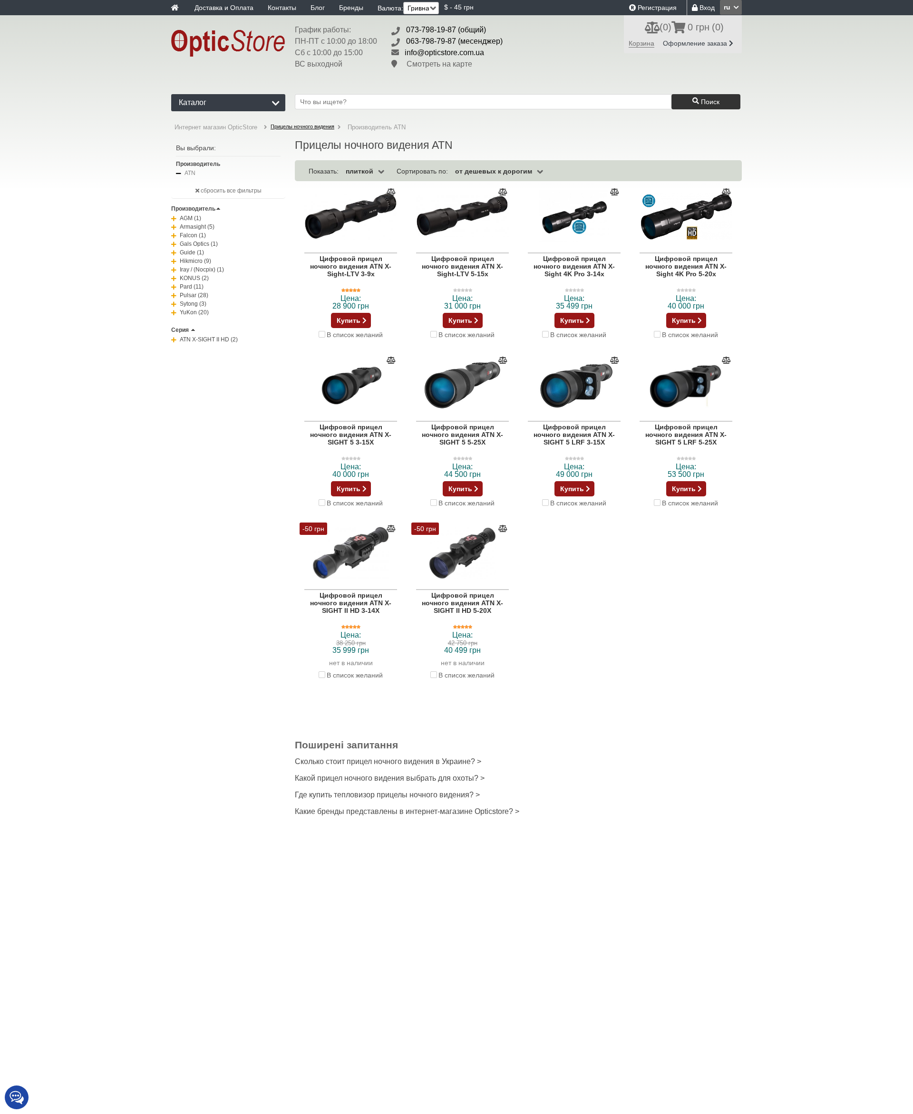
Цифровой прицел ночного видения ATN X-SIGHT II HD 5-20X (462, 602)
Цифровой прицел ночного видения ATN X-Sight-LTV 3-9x (350, 266)
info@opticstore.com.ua (444, 52)
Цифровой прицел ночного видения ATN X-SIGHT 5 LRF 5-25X (686, 434)
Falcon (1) (193, 235)
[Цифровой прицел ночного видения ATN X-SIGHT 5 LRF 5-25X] (686, 385)
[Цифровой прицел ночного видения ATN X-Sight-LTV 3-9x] (350, 216)
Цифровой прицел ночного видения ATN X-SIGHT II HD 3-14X (350, 602)
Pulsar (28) (194, 295)
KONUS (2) (194, 278)
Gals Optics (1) (199, 244)
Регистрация (656, 7)
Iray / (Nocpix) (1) (202, 269)
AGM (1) (190, 218)
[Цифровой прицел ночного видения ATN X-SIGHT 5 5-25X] (462, 385)
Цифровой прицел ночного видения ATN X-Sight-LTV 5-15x (462, 266)
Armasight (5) (197, 226)
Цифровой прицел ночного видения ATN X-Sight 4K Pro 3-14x (574, 266)
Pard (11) (192, 286)
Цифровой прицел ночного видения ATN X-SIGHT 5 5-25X (462, 434)
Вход (706, 7)
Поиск (709, 102)
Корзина (641, 43)
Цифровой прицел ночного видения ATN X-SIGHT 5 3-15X (350, 434)
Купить (349, 320)
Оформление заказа (696, 43)
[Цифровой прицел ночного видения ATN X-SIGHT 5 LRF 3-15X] (574, 385)
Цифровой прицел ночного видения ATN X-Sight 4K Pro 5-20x (686, 266)
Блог (318, 7)
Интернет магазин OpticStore (216, 127)
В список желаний (355, 334)
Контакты (282, 7)
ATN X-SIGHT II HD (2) (209, 339)
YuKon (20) (194, 312)
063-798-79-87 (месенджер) (454, 41)
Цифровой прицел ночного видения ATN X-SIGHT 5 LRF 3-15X (574, 434)
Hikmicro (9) (195, 261)
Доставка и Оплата (223, 7)
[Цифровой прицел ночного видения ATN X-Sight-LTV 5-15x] (462, 216)
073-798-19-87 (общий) (446, 30)
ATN (190, 173)
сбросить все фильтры (230, 190)
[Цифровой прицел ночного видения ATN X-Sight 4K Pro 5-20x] (686, 216)
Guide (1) (192, 252)
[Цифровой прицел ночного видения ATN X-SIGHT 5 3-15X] (350, 385)
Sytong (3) (193, 303)
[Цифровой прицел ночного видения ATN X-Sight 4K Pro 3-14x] (574, 216)
